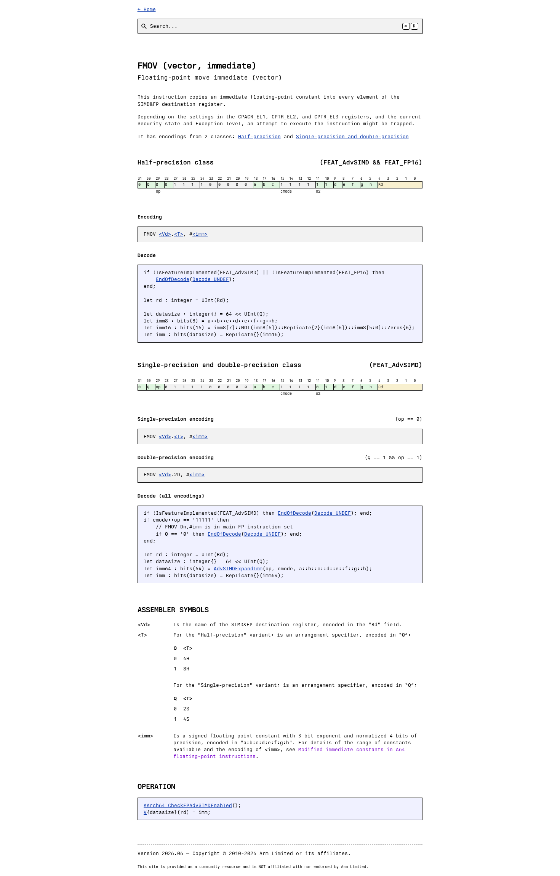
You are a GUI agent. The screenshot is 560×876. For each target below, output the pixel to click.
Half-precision (259, 136)
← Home (147, 9)
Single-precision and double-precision (352, 136)
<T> (178, 234)
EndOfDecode (172, 279)
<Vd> (165, 234)
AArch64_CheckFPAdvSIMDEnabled (188, 805)
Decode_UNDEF (210, 279)
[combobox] (280, 26)
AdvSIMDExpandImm (238, 568)
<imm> (200, 234)
